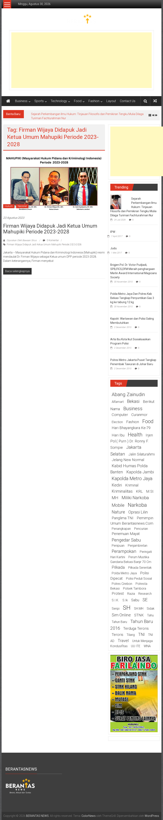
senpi (115, 608)
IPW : (113, 231)
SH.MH (138, 608)
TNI (141, 634)
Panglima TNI (122, 518)
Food (78, 101)
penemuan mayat (126, 534)
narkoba (137, 505)
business (133, 408)
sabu (135, 600)
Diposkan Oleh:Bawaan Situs (21, 240)
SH (127, 607)
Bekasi (133, 401)
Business (21, 101)
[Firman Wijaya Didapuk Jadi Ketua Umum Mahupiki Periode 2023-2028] (54, 183)
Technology (59, 101)
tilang (131, 635)
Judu (113, 248)
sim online (121, 615)
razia (131, 594)
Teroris (117, 634)
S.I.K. (115, 600)
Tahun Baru (119, 622)
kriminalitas (122, 491)
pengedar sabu (126, 539)
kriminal (131, 485)
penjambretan (137, 545)
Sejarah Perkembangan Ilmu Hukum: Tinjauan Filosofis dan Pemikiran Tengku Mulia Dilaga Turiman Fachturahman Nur (133, 207)
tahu (150, 615)
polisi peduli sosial (139, 578)
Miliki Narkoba (135, 497)
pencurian (141, 529)
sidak (150, 608)
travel (123, 640)
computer (120, 415)
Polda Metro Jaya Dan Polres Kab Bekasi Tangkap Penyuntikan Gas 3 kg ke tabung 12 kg (132, 298)
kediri (117, 485)
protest (118, 593)
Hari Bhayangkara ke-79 (131, 428)
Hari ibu (118, 435)
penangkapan (121, 529)
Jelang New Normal (128, 460)
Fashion (93, 101)
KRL (139, 491)
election (117, 422)
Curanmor (139, 415)
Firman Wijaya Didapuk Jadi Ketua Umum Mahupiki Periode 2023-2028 (50, 229)
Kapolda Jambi (140, 472)
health (135, 435)
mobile (118, 505)
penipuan (118, 545)
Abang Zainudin (128, 394)
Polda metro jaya (124, 573)
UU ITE (135, 646)
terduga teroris (136, 628)
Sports (39, 101)
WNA (147, 646)
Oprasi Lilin (138, 512)
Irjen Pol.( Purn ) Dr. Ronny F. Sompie (131, 441)
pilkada (118, 567)
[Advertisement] (81, 60)
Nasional (22, 206)
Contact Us (127, 101)
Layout (111, 101)
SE (145, 599)
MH (115, 497)
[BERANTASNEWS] (20, 785)
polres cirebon (122, 584)
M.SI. (150, 491)
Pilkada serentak (140, 568)
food (147, 421)
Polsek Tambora (134, 588)
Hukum (9, 206)
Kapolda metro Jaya (132, 478)
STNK (139, 615)
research (145, 594)
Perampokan (124, 551)
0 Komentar (52, 240)
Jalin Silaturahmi (141, 454)
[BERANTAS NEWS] (8, 101)
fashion (132, 422)
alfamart (118, 402)
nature (118, 511)
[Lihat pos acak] (155, 101)
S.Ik (125, 600)
